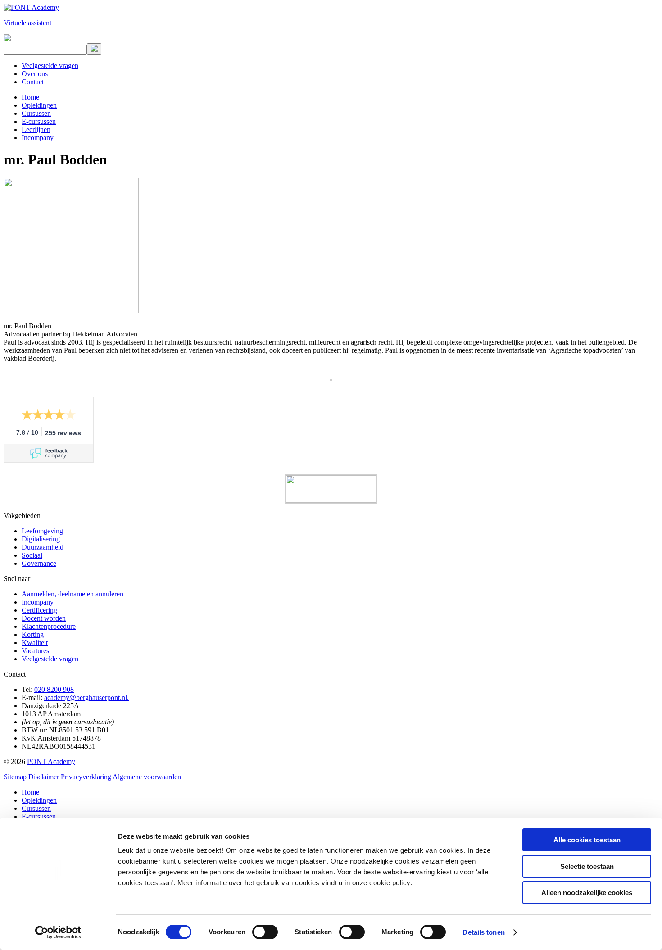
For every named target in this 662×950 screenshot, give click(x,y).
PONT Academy (51, 761)
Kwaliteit (35, 642)
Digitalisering (41, 539)
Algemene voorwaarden (147, 777)
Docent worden (44, 618)
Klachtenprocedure (49, 626)
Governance (39, 563)
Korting (33, 634)
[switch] (265, 932)
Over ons (35, 73)
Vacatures (35, 651)
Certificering (39, 610)
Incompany (38, 602)
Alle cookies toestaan (587, 840)
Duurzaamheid (42, 547)
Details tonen (483, 932)
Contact (33, 82)
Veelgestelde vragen (50, 65)
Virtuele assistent (27, 23)
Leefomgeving (42, 531)
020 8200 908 (54, 689)
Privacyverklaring (86, 777)
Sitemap (15, 777)
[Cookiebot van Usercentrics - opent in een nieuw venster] (58, 932)
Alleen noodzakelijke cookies (586, 892)
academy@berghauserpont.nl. (86, 697)
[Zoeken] (94, 49)
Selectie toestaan (587, 866)
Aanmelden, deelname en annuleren (72, 594)
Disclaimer (43, 777)
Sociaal (32, 555)
